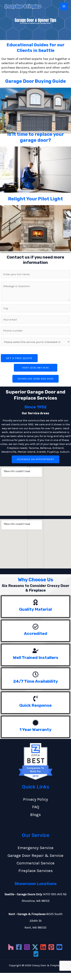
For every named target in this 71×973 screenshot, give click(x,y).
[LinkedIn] (43, 947)
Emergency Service (35, 847)
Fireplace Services (35, 870)
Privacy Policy (35, 799)
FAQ (35, 806)
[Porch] (36, 953)
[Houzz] (11, 947)
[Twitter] (35, 947)
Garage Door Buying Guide (35, 81)
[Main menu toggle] (64, 6)
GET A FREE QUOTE (19, 358)
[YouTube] (59, 947)
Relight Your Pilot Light (35, 199)
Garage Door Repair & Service (35, 855)
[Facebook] (19, 947)
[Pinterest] (51, 947)
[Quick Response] (35, 698)
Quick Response (35, 705)
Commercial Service (35, 863)
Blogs (35, 814)
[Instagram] (27, 947)
